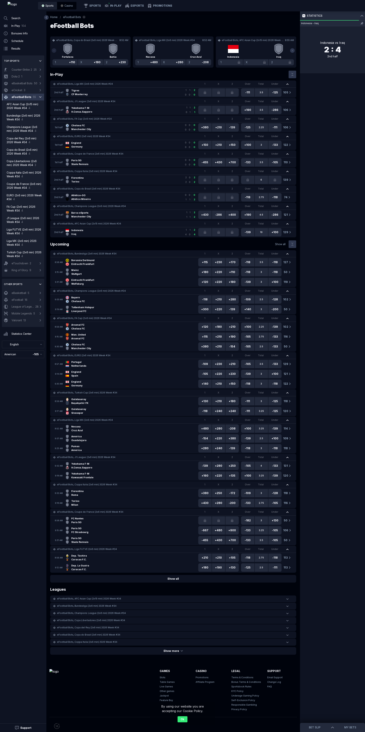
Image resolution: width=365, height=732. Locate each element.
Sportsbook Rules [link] (241, 686)
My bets (350, 727)
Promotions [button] (202, 677)
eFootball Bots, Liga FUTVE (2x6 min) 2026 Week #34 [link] (87, 549)
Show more (171, 650)
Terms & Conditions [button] (242, 677)
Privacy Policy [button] (239, 709)
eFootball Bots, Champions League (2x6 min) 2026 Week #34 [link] (91, 206)
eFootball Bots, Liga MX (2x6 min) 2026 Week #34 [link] (85, 83)
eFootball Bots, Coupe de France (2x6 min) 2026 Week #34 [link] (90, 153)
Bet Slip (315, 727)
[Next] (292, 50)
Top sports (11, 60)
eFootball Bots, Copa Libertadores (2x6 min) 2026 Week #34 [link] (91, 620)
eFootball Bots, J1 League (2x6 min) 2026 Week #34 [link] (86, 101)
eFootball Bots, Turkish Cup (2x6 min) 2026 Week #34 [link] (87, 392)
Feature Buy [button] (166, 700)
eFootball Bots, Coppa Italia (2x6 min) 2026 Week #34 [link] (87, 171)
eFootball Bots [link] (72, 17)
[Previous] (54, 50)
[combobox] (23, 344)
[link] (21, 5)
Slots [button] (162, 677)
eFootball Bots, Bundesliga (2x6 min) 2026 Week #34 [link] (87, 253)
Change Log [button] (274, 682)
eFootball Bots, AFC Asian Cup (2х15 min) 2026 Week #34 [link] (89, 223)
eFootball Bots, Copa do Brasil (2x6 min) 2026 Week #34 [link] (88, 188)
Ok (182, 719)
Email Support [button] (275, 677)
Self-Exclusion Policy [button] (243, 700)
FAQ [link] (269, 686)
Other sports (13, 284)
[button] (66, 5)
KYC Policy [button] (237, 691)
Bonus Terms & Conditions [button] (246, 682)
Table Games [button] (167, 682)
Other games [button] (167, 691)
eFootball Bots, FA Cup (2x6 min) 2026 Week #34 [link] (84, 118)
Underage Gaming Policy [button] (245, 695)
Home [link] (54, 17)
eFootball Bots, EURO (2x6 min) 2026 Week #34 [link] (83, 136)
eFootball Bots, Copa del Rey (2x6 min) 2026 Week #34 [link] (88, 627)
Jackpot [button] (164, 695)
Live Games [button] (166, 686)
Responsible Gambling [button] (244, 704)
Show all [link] (280, 244)
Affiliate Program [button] (205, 682)
